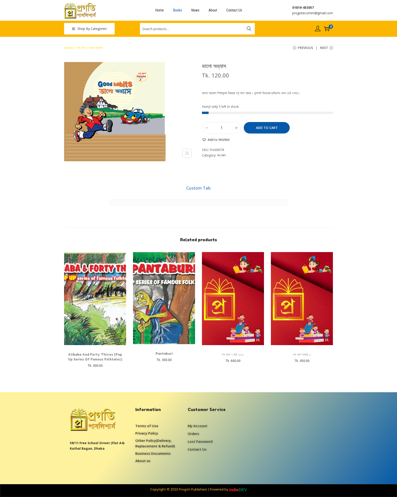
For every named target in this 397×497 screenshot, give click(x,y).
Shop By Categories (92, 28)
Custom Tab (198, 188)
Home (68, 47)
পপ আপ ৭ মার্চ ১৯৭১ (233, 354)
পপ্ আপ (81, 47)
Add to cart (267, 127)
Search (249, 28)
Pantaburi (164, 353)
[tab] (198, 188)
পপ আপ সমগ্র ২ (302, 354)
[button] (216, 139)
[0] (326, 28)
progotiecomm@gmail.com (312, 13)
